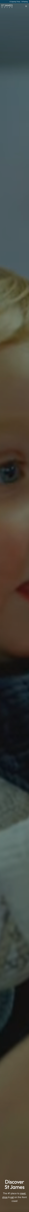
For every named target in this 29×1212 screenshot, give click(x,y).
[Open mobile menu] (26, 6)
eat (12, 1197)
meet (23, 1193)
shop (5, 1197)
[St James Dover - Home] (7, 6)
